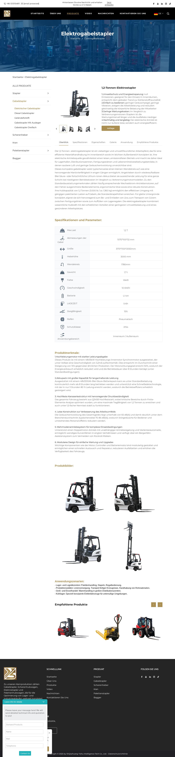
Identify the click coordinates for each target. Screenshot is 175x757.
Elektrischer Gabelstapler (27, 108)
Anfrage (110, 128)
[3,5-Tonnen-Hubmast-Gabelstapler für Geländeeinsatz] (145, 628)
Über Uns (51, 681)
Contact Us (25, 753)
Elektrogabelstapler (36, 77)
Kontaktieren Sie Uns (57, 697)
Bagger (17, 158)
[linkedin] (162, 3)
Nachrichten (53, 693)
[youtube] (158, 3)
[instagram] (166, 3)
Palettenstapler (21, 150)
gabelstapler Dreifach (25, 127)
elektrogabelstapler (81, 151)
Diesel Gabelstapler (24, 113)
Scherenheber (20, 135)
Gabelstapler (20, 101)
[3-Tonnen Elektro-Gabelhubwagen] (109, 628)
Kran (15, 142)
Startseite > (19, 77)
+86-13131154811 (13, 3)
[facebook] (154, 3)
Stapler (16, 93)
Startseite (52, 677)
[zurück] (56, 129)
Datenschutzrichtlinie (118, 754)
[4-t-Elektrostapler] (72, 628)
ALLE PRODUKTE (22, 86)
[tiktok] (170, 3)
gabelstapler (80, 169)
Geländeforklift (22, 118)
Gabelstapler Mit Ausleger (27, 122)
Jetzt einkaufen (109, 3)
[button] (168, 14)
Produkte (51, 685)
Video (50, 689)
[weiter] (95, 129)
